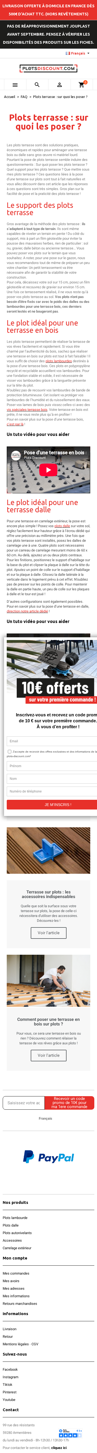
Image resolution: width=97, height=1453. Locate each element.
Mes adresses (14, 1288)
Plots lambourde (15, 1218)
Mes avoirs (11, 1281)
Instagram (10, 1377)
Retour (8, 1337)
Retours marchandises (20, 1304)
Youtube (9, 1400)
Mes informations (16, 1296)
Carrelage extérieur (17, 1248)
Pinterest (9, 1392)
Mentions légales (16, 1344)
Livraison (9, 1329)
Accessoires (12, 1240)
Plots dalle (11, 1225)
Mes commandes (16, 1273)
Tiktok (7, 1385)
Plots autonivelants (17, 1233)
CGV (35, 1344)
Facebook (10, 1369)
